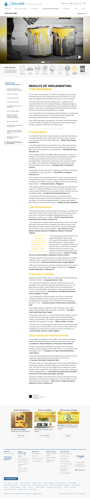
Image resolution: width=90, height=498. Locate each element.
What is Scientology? (21, 8)
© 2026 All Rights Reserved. (23, 493)
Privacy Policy (62, 493)
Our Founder (34, 8)
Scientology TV (76, 3)
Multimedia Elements (13, 98)
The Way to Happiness (66, 453)
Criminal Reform (64, 458)
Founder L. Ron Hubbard (22, 455)
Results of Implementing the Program (14, 142)
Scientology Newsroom (60, 483)
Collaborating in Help (13, 102)
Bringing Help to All (12, 121)
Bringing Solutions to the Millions (39, 397)
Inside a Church (22, 471)
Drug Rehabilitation (65, 461)
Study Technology (64, 456)
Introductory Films (36, 461)
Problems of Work (51, 457)
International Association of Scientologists (59, 485)
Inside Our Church (8, 453)
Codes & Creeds (22, 468)
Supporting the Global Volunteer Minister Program (14, 89)
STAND (5, 487)
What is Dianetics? (22, 461)
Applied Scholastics (39, 487)
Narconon (30, 487)
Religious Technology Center (10, 485)
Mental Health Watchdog (63, 469)
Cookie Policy (69, 493)
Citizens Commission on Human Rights (27, 489)
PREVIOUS (36, 395)
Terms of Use (76, 493)
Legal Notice (83, 493)
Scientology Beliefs (23, 459)
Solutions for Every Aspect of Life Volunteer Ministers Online (14, 132)
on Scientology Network (8, 458)
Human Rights (63, 466)
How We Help (11, 13)
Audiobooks (35, 456)
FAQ (76, 8)
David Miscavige (72, 483)
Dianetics (15, 483)
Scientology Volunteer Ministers (13, 83)
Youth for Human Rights (10, 489)
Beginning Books (36, 453)
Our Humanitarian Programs (51, 8)
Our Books (66, 8)
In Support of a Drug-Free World (54, 487)
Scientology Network (25, 483)
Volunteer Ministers (12, 94)
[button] (41, 62)
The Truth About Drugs (66, 464)
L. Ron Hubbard (7, 483)
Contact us (65, 3)
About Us (7, 8)
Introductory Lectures (37, 458)
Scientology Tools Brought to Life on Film (14, 126)
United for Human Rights (70, 487)
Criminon (24, 487)
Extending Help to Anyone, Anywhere (14, 106)
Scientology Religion (36, 483)
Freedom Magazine (75, 485)
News (83, 8)
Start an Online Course (24, 485)
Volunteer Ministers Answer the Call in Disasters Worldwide (13, 116)
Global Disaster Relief (13, 111)
